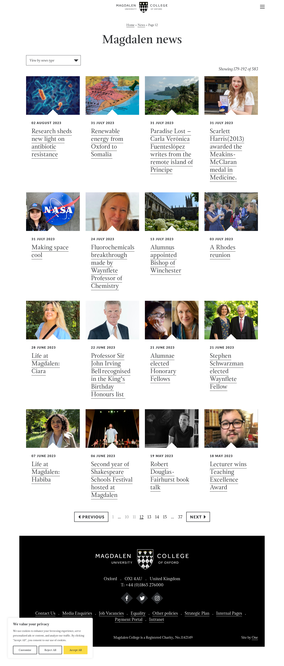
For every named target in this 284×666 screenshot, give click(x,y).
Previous (93, 517)
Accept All (75, 650)
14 (157, 517)
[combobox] (53, 60)
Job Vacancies (111, 613)
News (141, 25)
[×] (262, 7)
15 (165, 517)
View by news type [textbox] (41, 60)
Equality (138, 613)
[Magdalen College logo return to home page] (142, 7)
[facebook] (127, 599)
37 (180, 517)
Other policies (165, 613)
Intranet (156, 619)
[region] (50, 638)
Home (130, 25)
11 (134, 517)
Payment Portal (128, 619)
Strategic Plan (197, 613)
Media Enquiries (77, 613)
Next (196, 517)
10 (127, 517)
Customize (25, 650)
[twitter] (142, 599)
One (255, 637)
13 (149, 517)
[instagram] (157, 599)
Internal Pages (229, 613)
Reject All (50, 650)
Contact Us (45, 613)
